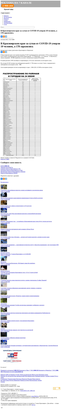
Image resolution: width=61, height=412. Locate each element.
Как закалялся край (19, 376)
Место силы (35, 374)
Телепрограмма (8, 23)
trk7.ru (33, 404)
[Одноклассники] (4, 36)
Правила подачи (24, 380)
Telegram (3, 167)
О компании (4, 379)
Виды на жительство (26, 374)
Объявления (7, 21)
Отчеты (3, 381)
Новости (6, 15)
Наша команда (36, 379)
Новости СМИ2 (5, 159)
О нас (5, 24)
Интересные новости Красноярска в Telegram (13, 171)
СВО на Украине (10, 374)
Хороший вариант (40, 376)
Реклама (30, 379)
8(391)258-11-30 (24, 390)
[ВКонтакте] (2, 36)
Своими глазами (49, 376)
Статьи (6, 20)
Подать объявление (14, 380)
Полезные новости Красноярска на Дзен (12, 170)
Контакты (19, 379)
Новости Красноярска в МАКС (9, 173)
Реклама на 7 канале (16, 2)
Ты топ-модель (8, 17)
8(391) (5, 166)
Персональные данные (35, 380)
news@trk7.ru (9, 167)
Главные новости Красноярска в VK (10, 168)
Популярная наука (30, 376)
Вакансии (24, 379)
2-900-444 (7, 5)
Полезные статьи (43, 374)
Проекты (6, 18)
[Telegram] (6, 36)
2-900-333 (32, 390)
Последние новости (4, 182)
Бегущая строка (5, 380)
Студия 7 (17, 374)
